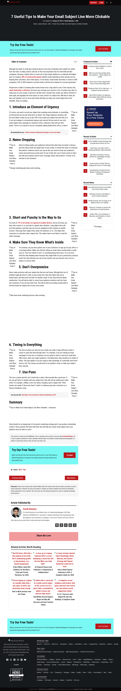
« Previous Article (17, 478)
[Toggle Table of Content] (74, 61)
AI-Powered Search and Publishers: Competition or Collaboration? (43, 569)
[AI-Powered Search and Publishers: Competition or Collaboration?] (43, 564)
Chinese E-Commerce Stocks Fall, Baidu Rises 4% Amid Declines (100, 208)
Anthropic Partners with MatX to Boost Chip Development (99, 195)
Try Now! (70, 455)
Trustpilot (16, 665)
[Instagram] (74, 526)
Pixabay (81, 689)
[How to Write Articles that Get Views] (21, 588)
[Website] (57, 526)
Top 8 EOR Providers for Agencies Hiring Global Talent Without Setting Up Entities (99, 97)
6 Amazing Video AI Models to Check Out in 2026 (99, 67)
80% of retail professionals (32, 77)
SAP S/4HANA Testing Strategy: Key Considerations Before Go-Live (99, 142)
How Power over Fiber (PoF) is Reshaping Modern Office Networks (100, 149)
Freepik (90, 689)
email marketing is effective (19, 90)
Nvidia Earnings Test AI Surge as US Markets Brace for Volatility (99, 202)
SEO (77, 21)
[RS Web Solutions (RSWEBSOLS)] (17, 2)
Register (93, 2)
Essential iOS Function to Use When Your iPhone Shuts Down (99, 188)
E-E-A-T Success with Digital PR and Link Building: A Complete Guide (65, 597)
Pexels (86, 689)
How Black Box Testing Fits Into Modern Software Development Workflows (100, 172)
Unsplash (76, 689)
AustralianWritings (67, 436)
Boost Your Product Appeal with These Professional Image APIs (100, 83)
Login (101, 2)
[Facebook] (61, 526)
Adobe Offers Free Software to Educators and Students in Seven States (99, 216)
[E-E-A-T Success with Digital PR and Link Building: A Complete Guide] (64, 591)
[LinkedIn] (70, 526)
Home (35, 24)
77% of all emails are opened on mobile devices (35, 223)
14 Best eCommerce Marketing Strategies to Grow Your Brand (42, 132)
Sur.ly (19, 679)
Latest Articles (42, 24)
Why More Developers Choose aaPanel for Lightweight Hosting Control (100, 157)
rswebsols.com (16, 675)
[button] (107, 2)
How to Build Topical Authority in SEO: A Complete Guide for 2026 (65, 572)
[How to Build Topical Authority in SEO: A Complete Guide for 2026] (64, 566)
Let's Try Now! (103, 49)
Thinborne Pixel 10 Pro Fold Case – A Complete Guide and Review (100, 89)
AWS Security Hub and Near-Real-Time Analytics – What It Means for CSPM (100, 75)
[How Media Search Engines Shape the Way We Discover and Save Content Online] (43, 594)
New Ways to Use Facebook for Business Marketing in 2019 (39, 395)
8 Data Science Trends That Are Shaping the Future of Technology (100, 164)
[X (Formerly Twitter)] (66, 526)
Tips (24, 470)
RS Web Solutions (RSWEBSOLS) (47, 689)
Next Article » (71, 478)
